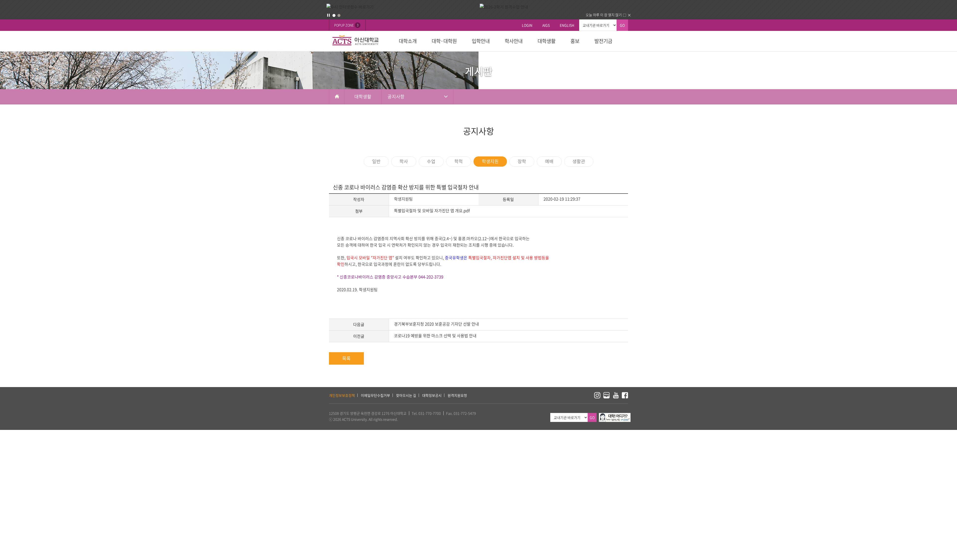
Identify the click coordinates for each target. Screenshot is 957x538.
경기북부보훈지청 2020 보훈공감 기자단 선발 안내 (436, 324)
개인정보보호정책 (342, 395)
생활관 (578, 161)
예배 (549, 161)
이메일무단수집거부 (375, 395)
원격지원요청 (457, 395)
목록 (346, 358)
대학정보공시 (432, 395)
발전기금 (603, 41)
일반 (376, 161)
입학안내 (481, 41)
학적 (458, 161)
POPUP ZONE (346, 25)
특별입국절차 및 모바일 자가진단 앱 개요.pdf (432, 210)
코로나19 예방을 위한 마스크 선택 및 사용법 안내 (435, 335)
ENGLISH (567, 25)
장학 (522, 161)
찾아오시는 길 (406, 395)
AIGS (546, 25)
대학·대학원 (444, 41)
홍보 (574, 41)
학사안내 (514, 41)
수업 (431, 161)
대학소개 (408, 41)
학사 (403, 161)
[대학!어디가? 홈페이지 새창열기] (615, 415)
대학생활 (547, 41)
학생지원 (490, 161)
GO (622, 25)
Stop (328, 15)
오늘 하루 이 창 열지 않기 (604, 14)
